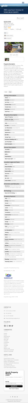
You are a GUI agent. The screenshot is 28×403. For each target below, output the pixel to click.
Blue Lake (6, 339)
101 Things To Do (8, 364)
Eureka (5, 333)
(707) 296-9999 (8, 313)
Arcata (5, 335)
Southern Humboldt (8, 351)
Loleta (5, 346)
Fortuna (5, 343)
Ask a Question (8, 38)
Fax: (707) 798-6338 (9, 315)
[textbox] (14, 377)
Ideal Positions (17, 401)
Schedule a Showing (9, 35)
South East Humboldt (9, 349)
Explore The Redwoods (9, 361)
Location (7, 375)
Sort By (7, 381)
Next (22, 18)
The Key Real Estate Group (15, 399)
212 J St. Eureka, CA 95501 (11, 310)
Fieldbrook (6, 338)
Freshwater (6, 342)
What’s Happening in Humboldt (11, 360)
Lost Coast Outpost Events (10, 367)
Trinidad (6, 340)
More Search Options (14, 388)
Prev (19, 18)
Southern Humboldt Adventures (11, 363)
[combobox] (14, 378)
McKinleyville (7, 336)
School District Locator (9, 358)
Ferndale (6, 345)
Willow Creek (7, 348)
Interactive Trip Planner (9, 366)
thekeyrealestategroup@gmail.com (13, 318)
